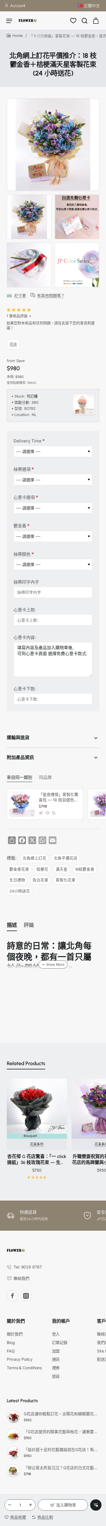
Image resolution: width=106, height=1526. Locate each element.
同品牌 (45, 777)
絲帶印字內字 (26, 582)
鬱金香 (20, 525)
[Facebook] (12, 1295)
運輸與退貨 (18, 737)
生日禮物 (17, 880)
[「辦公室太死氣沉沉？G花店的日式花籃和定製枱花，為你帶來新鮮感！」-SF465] (13, 1470)
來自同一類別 (19, 777)
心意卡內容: (25, 637)
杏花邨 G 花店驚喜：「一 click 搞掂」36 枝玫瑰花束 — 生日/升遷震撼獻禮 (37, 1160)
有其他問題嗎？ (51, 295)
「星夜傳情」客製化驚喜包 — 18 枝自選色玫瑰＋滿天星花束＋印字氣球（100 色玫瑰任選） (58, 797)
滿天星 (62, 869)
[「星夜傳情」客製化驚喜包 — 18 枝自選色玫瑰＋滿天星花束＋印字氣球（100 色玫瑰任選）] (22, 804)
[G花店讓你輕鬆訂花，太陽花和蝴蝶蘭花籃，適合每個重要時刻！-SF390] (13, 1416)
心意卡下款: (25, 688)
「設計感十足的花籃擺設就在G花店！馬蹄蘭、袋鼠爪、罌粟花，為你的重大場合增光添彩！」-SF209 (61, 1449)
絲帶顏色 (22, 554)
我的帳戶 (61, 1321)
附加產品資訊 (20, 757)
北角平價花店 (65, 858)
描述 (12, 925)
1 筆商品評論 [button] (17, 315)
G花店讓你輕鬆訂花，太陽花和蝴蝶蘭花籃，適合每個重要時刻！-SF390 (61, 1413)
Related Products (26, 1063)
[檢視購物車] (95, 20)
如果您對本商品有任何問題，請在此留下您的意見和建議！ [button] (51, 325)
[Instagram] (26, 1295)
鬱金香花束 (19, 869)
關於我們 (16, 1321)
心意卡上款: (25, 610)
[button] (63, 1505)
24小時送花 (19, 891)
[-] (9, 1505)
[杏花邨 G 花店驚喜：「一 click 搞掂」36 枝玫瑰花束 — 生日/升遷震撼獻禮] (37, 1108)
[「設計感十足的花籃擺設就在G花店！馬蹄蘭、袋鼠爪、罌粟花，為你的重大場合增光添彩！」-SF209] (13, 1452)
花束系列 (37, 1144)
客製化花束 (65, 880)
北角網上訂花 (34, 858)
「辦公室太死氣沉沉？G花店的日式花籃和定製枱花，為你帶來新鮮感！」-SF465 (61, 1467)
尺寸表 (20, 295)
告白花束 (40, 880)
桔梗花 (42, 869)
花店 (13, 344)
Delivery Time (28, 441)
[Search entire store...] (84, 20)
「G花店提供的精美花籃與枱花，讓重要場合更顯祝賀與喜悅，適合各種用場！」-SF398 (61, 1431)
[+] (30, 1505)
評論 (29, 925)
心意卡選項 (24, 497)
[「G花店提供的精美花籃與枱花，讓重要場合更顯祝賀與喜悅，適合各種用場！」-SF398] (13, 1434)
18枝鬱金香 (84, 869)
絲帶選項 (22, 469)
